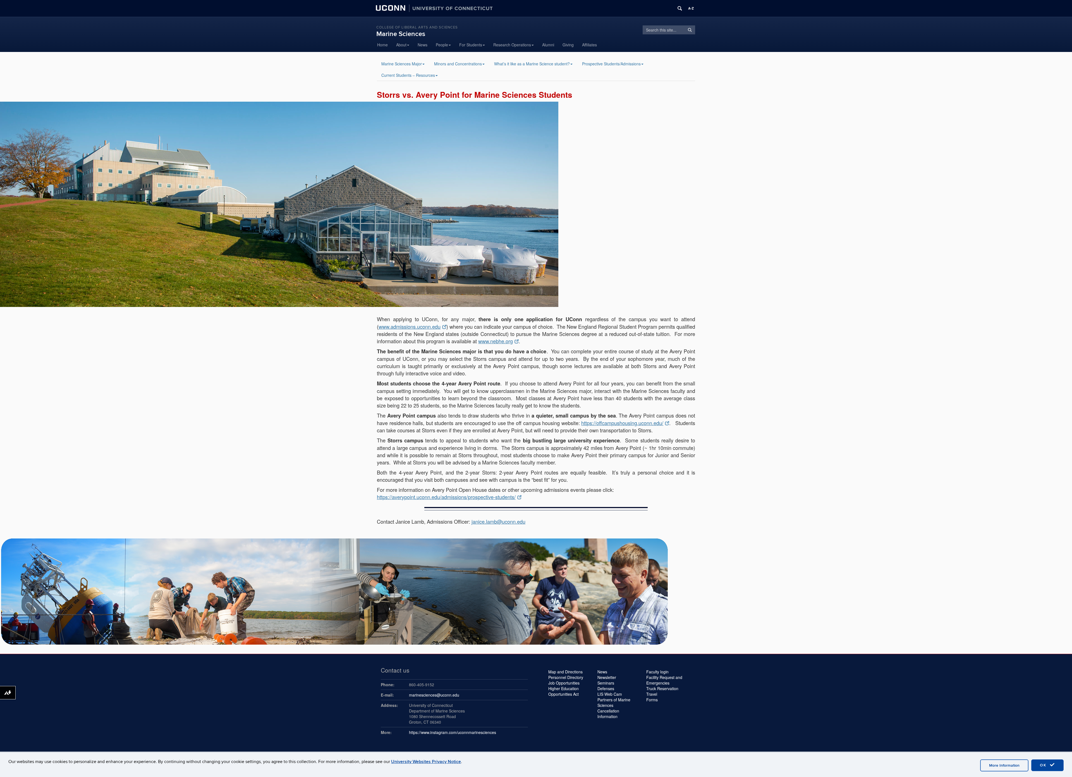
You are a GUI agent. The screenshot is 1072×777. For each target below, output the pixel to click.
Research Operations (512, 44)
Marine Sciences (400, 34)
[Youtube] (636, 45)
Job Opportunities (564, 683)
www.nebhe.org (495, 341)
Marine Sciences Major (401, 63)
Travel (651, 694)
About (401, 44)
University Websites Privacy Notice (426, 761)
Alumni (548, 44)
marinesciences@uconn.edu (434, 695)
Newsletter (606, 677)
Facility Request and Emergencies (664, 680)
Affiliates (589, 44)
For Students (470, 44)
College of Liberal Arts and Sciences (417, 27)
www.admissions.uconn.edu (410, 326)
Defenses (605, 688)
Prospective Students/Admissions (611, 63)
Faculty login (657, 671)
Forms (652, 699)
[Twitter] (608, 45)
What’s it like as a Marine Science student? (532, 63)
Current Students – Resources (408, 75)
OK (1044, 765)
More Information (1004, 765)
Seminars (605, 683)
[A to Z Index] (690, 8)
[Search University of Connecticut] (679, 8)
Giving (568, 44)
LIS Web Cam (609, 694)
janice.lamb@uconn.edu (498, 521)
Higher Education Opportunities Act (563, 691)
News (422, 44)
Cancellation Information (608, 713)
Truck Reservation (662, 688)
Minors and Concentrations (458, 63)
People (442, 44)
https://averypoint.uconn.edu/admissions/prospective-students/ (446, 496)
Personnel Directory (565, 677)
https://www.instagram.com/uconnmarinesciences (452, 732)
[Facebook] (622, 45)
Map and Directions (565, 671)
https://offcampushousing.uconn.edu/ (622, 422)
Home (382, 44)
